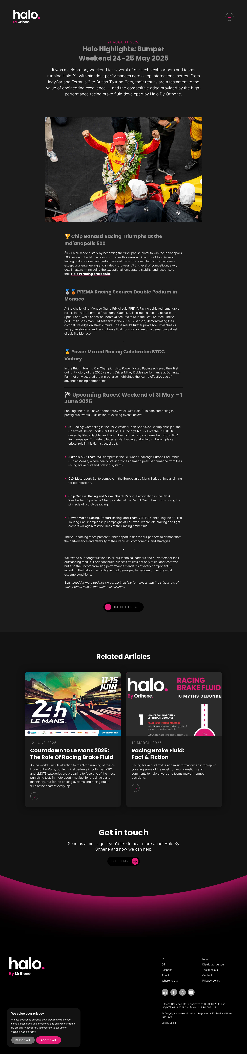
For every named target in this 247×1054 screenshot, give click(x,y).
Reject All (23, 1040)
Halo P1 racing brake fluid (90, 274)
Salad (173, 1022)
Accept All (48, 1040)
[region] (44, 1027)
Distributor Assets (213, 964)
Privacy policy (211, 980)
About (165, 975)
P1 (163, 959)
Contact (207, 975)
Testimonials (210, 969)
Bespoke (167, 969)
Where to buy (170, 980)
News (205, 959)
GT (163, 964)
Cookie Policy (28, 1031)
